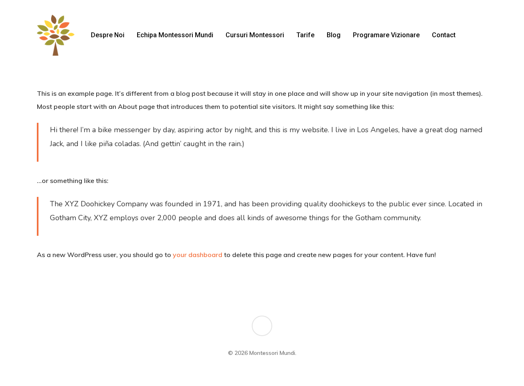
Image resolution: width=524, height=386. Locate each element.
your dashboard (197, 255)
